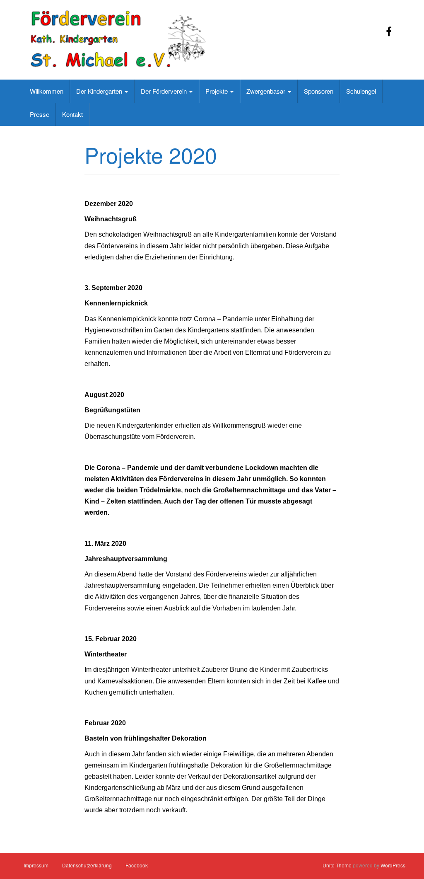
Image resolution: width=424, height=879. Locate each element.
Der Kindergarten (100, 91)
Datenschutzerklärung (87, 865)
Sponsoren (318, 91)
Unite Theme (337, 865)
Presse (39, 114)
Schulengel (361, 91)
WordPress (393, 865)
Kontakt (72, 114)
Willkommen (46, 91)
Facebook (136, 865)
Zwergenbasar (266, 91)
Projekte (217, 91)
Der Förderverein (164, 91)
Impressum (36, 865)
